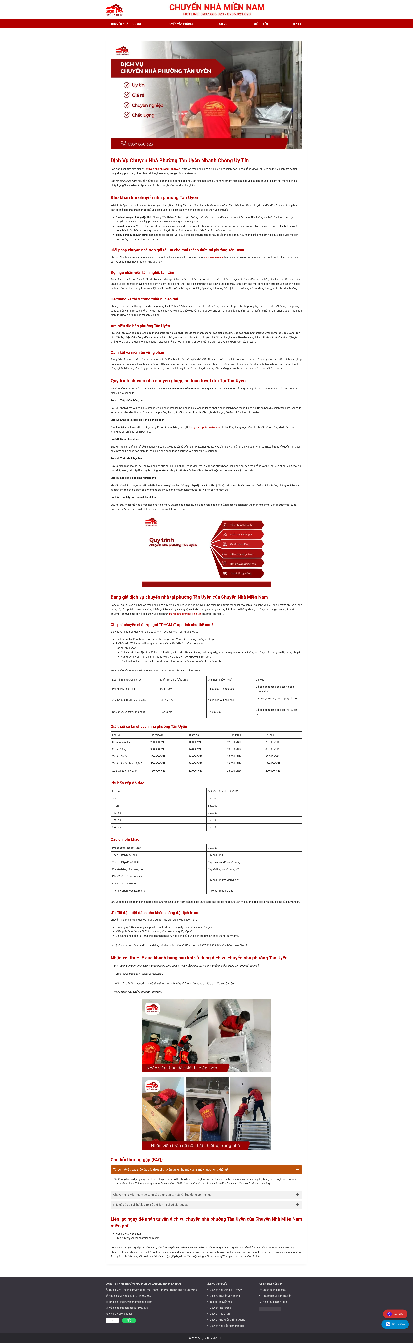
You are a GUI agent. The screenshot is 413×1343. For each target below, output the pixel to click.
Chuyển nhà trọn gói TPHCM (226, 1289)
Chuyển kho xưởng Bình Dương (227, 1319)
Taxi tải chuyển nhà (221, 1301)
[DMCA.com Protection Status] (283, 1309)
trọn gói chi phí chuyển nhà (204, 427)
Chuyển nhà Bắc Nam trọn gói (227, 1325)
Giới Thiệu (261, 23)
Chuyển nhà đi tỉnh (220, 1313)
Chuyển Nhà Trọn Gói (126, 23)
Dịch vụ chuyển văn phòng (225, 1295)
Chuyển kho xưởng (220, 1307)
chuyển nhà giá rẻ (213, 257)
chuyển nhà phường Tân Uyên (163, 169)
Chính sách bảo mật (274, 1289)
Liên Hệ (297, 23)
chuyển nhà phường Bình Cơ (184, 613)
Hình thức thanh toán (275, 1301)
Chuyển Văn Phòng (179, 23)
